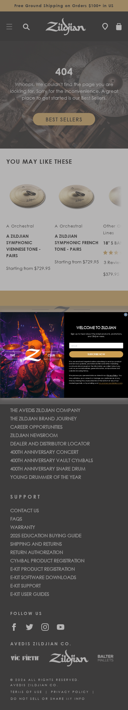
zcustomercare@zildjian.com (110, 383)
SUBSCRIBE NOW (95, 354)
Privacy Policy (112, 375)
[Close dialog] (125, 314)
